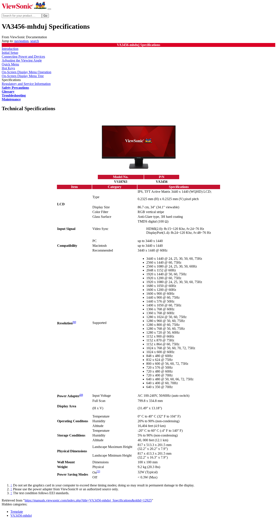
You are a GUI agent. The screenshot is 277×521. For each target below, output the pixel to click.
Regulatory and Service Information (26, 84)
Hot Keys (8, 68)
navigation (21, 41)
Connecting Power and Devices (23, 56)
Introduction (10, 49)
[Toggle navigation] (49, 9)
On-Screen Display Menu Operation (26, 72)
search (34, 41)
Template (16, 511)
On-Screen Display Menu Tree (23, 76)
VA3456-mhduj (21, 515)
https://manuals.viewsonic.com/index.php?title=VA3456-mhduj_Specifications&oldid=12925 (88, 500)
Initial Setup (10, 52)
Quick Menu (10, 64)
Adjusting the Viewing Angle (22, 60)
